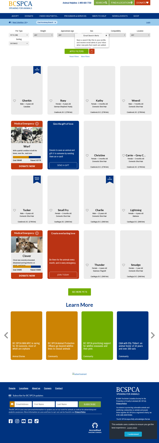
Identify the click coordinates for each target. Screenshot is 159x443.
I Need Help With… (48, 16)
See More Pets (79, 291)
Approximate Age (67, 30)
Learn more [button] (132, 428)
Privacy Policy (80, 412)
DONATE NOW (27, 166)
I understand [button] (133, 434)
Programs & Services (75, 16)
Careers (47, 388)
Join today (63, 274)
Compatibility (116, 30)
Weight (43, 30)
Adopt (15, 16)
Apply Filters (76, 51)
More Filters (85, 56)
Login (148, 22)
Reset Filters (74, 56)
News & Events (120, 16)
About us (36, 388)
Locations (23, 388)
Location (140, 30)
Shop (136, 16)
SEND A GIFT (63, 165)
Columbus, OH (20, 22)
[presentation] (6, 335)
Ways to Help (99, 16)
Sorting (19, 39)
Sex (91, 30)
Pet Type (19, 30)
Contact (59, 388)
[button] (101, 2)
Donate (29, 16)
